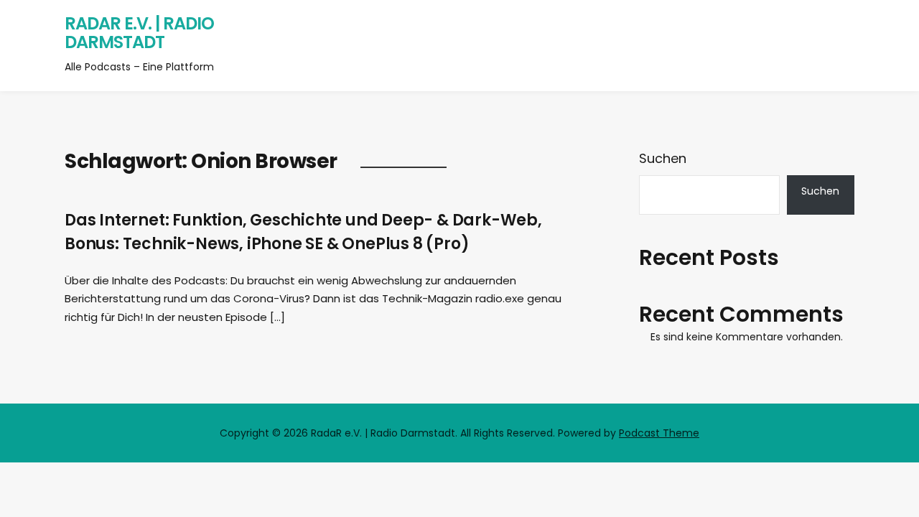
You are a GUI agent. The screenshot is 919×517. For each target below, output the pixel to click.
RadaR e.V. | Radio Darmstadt (139, 32)
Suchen (662, 158)
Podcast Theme (659, 433)
